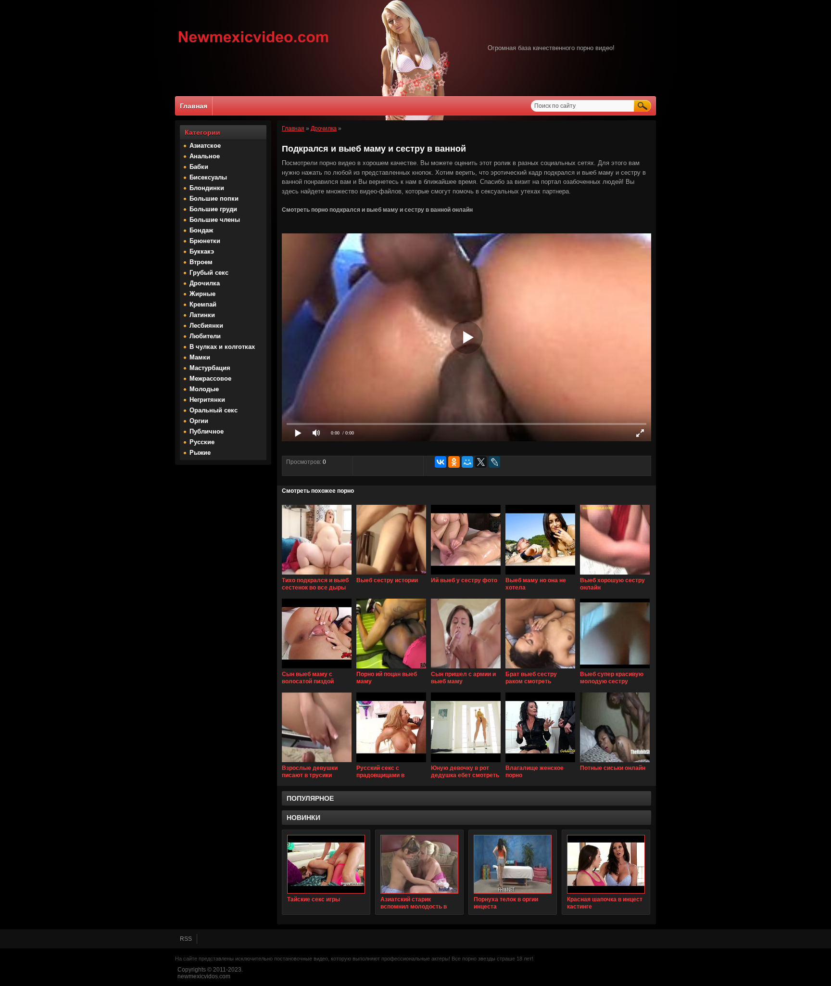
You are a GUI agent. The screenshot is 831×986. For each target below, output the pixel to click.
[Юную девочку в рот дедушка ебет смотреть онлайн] (466, 762)
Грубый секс (208, 272)
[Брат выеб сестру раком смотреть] (540, 669)
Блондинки (206, 188)
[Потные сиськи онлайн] (615, 762)
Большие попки (214, 198)
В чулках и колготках (222, 346)
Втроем (201, 262)
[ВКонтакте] (440, 462)
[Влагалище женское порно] (540, 762)
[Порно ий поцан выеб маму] (391, 669)
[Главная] (253, 43)
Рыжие (200, 452)
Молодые (204, 389)
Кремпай (202, 304)
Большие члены (214, 219)
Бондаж (201, 230)
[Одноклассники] (454, 462)
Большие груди (213, 209)
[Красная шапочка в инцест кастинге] (606, 864)
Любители (205, 336)
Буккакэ (201, 251)
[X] (481, 462)
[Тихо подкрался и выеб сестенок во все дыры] (317, 575)
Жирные (202, 293)
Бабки (198, 166)
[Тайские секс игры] (326, 864)
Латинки (202, 315)
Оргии (198, 420)
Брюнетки (204, 240)
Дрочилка (204, 283)
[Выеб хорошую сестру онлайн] (615, 575)
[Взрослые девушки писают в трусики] (317, 762)
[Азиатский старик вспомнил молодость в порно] (419, 864)
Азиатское (205, 145)
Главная (193, 106)
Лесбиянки (206, 325)
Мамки (199, 357)
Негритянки (207, 399)
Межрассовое (210, 378)
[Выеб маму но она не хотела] (540, 575)
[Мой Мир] (467, 462)
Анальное (204, 156)
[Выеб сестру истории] (391, 575)
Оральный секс (213, 410)
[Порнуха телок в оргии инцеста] (513, 864)
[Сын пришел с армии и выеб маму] (466, 669)
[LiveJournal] (494, 462)
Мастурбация (209, 367)
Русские (201, 442)
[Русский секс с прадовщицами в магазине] (391, 762)
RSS (186, 938)
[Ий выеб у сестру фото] (466, 575)
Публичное (206, 431)
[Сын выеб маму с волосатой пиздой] (317, 669)
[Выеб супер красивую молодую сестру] (615, 669)
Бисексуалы (208, 177)
